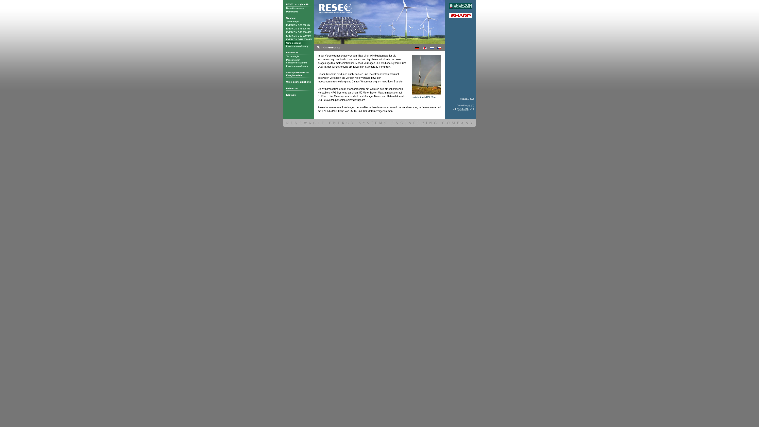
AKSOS (470, 105)
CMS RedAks (463, 109)
